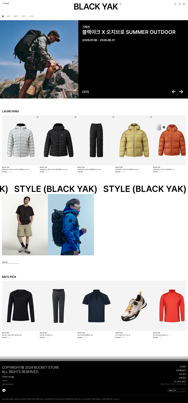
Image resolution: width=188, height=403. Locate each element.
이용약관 (4, 381)
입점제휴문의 (181, 370)
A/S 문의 (182, 374)
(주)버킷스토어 (6, 377)
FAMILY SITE (172, 390)
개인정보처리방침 (7, 384)
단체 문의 (182, 378)
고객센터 (182, 367)
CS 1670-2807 (180, 381)
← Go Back (5, 3)
